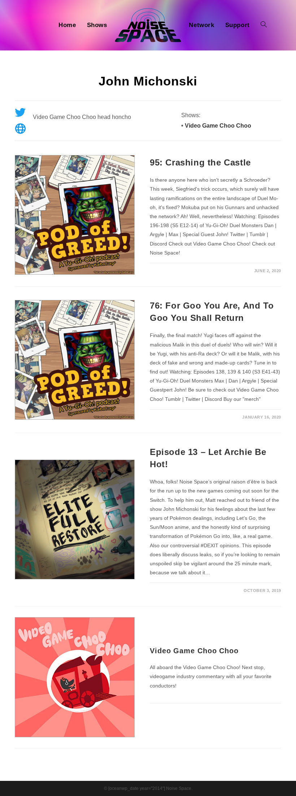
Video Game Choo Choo (218, 126)
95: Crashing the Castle (200, 162)
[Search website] (263, 25)
